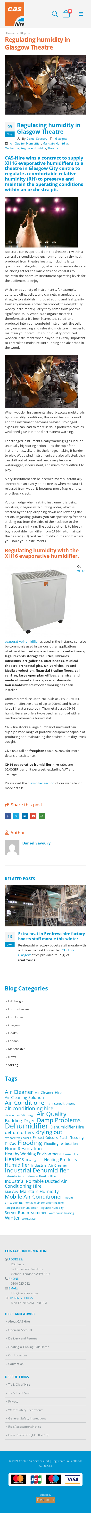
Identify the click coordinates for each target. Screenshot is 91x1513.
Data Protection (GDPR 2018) (28, 1435)
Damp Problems (59, 1120)
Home (10, 33)
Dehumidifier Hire (67, 1127)
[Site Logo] (14, 14)
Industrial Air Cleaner (49, 1165)
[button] (55, 14)
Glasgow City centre (51, 168)
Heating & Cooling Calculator (28, 1347)
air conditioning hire (29, 1108)
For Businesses (18, 1009)
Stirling (13, 1065)
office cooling (14, 1202)
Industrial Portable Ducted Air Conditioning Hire (36, 1183)
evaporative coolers (18, 1138)
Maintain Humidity (55, 143)
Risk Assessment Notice (24, 1426)
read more (26, 960)
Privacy (13, 1401)
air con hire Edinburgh (19, 1115)
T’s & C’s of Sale (19, 1393)
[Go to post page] (45, 905)
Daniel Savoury (37, 138)
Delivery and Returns (22, 1338)
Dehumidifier (26, 1125)
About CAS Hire (19, 1321)
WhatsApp (42, 816)
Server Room (17, 1212)
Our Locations (18, 1355)
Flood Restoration (23, 1148)
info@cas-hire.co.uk (24, 1293)
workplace (28, 1218)
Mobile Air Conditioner (33, 1196)
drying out (49, 1132)
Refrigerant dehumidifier (21, 1207)
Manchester (16, 1049)
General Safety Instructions (27, 1418)
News (12, 1057)
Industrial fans (14, 1176)
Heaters (14, 1159)
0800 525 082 (20, 1283)
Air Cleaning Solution (24, 1097)
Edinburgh (15, 1001)
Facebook (8, 816)
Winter (12, 1217)
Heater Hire (70, 1154)
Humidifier (33, 143)
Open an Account (20, 1330)
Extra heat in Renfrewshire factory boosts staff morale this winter (51, 936)
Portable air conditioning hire (44, 1202)
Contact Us (16, 1363)
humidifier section (41, 783)
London (13, 1041)
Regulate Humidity (33, 148)
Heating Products (60, 1159)
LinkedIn (25, 816)
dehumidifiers (19, 1132)
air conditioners (62, 1103)
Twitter (16, 816)
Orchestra (12, 148)
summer (39, 1212)
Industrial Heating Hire (41, 1176)
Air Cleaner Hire (48, 1092)
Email (33, 816)
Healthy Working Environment (33, 1153)
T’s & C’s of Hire (19, 1384)
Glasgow (61, 138)
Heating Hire (34, 1160)
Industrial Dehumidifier (37, 1170)
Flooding (30, 1142)
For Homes (16, 1017)
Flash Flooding (72, 1137)
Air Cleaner (19, 1092)
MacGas (11, 1191)
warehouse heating (61, 1213)
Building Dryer (20, 1120)
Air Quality (17, 143)
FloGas (10, 1143)
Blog (23, 33)
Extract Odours (45, 1137)
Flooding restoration (61, 1143)
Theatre (53, 148)
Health (12, 1033)
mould (69, 1197)
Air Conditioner (26, 1102)
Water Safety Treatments (25, 1409)
